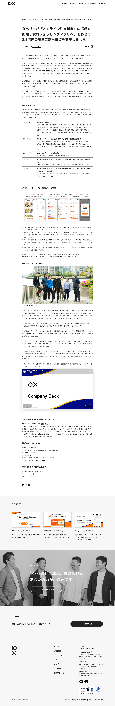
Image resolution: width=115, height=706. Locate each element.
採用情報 (57, 668)
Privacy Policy (70, 699)
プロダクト (58, 655)
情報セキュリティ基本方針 (96, 700)
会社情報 (57, 651)
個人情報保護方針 (81, 700)
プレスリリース (33, 19)
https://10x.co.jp (42, 460)
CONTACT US (86, 624)
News (24, 19)
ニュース (57, 659)
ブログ (56, 664)
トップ (56, 646)
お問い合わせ (59, 673)
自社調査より (48, 71)
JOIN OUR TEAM (46, 589)
